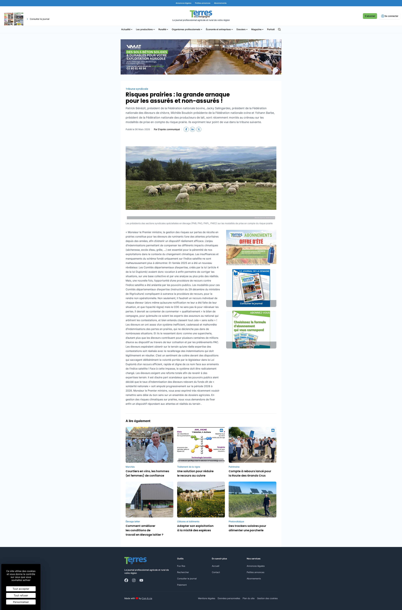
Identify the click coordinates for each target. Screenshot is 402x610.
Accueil (215, 566)
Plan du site (249, 598)
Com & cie (147, 598)
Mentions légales (206, 598)
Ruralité (162, 29)
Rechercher (183, 572)
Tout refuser (21, 595)
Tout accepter (21, 588)
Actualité (125, 29)
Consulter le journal (187, 578)
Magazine (256, 29)
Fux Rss (181, 566)
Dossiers (241, 29)
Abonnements (254, 578)
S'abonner (370, 16)
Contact (216, 572)
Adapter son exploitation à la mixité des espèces (195, 528)
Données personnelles (229, 598)
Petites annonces (255, 572)
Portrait (271, 29)
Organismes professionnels (186, 29)
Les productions (144, 29)
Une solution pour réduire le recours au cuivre (195, 473)
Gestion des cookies (267, 598)
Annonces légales (256, 566)
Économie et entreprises (218, 29)
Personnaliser (21, 602)
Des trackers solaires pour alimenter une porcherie (247, 528)
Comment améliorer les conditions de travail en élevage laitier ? (144, 530)
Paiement (182, 584)
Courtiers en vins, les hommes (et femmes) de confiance (147, 473)
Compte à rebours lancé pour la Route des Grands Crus (250, 473)
